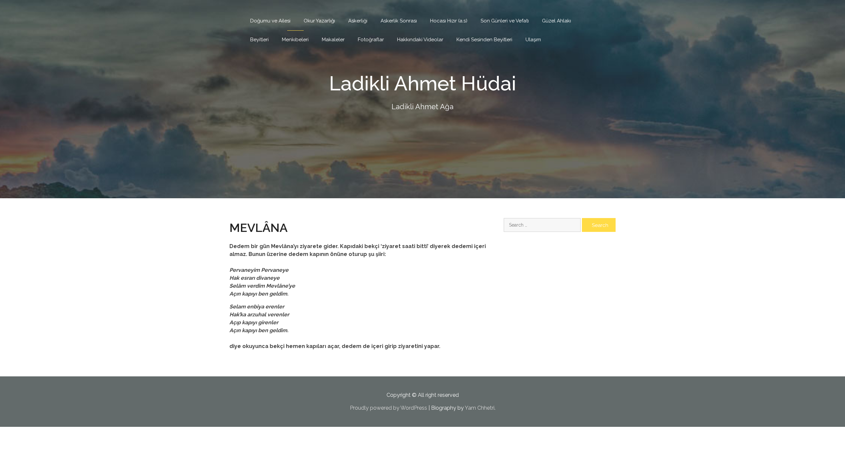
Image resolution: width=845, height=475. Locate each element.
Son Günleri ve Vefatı (505, 21)
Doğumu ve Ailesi (270, 21)
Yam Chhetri (479, 408)
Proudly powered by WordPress (388, 408)
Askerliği (357, 21)
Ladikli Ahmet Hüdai (422, 83)
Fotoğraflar (371, 40)
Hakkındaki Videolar (420, 40)
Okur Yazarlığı (319, 21)
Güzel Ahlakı (556, 21)
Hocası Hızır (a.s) (448, 21)
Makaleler (333, 40)
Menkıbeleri (295, 40)
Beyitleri (259, 40)
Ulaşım (533, 40)
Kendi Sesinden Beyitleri (484, 40)
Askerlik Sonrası (399, 21)
